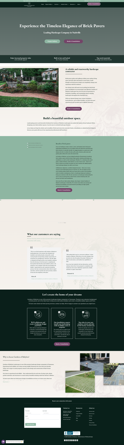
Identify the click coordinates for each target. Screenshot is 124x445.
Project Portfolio (79, 413)
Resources (72, 4)
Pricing (90, 418)
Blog (77, 418)
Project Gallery (48, 4)
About (78, 4)
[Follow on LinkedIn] (77, 440)
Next (65, 222)
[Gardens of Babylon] (29, 106)
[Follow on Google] (75, 440)
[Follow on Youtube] (69, 440)
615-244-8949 (98, 0)
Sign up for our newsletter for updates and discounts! (35, 0)
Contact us (78, 411)
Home (42, 4)
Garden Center (64, 4)
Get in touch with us (67, 417)
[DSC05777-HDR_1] (108, 200)
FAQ (77, 420)
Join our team (91, 411)
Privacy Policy (91, 422)
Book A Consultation (73, 41)
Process (90, 420)
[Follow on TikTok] (71, 440)
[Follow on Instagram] (67, 440)
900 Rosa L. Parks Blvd (89, 0)
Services (56, 4)
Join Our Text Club (66, 419)
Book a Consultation (94, 4)
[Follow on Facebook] (65, 440)
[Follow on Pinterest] (73, 440)
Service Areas (91, 413)
